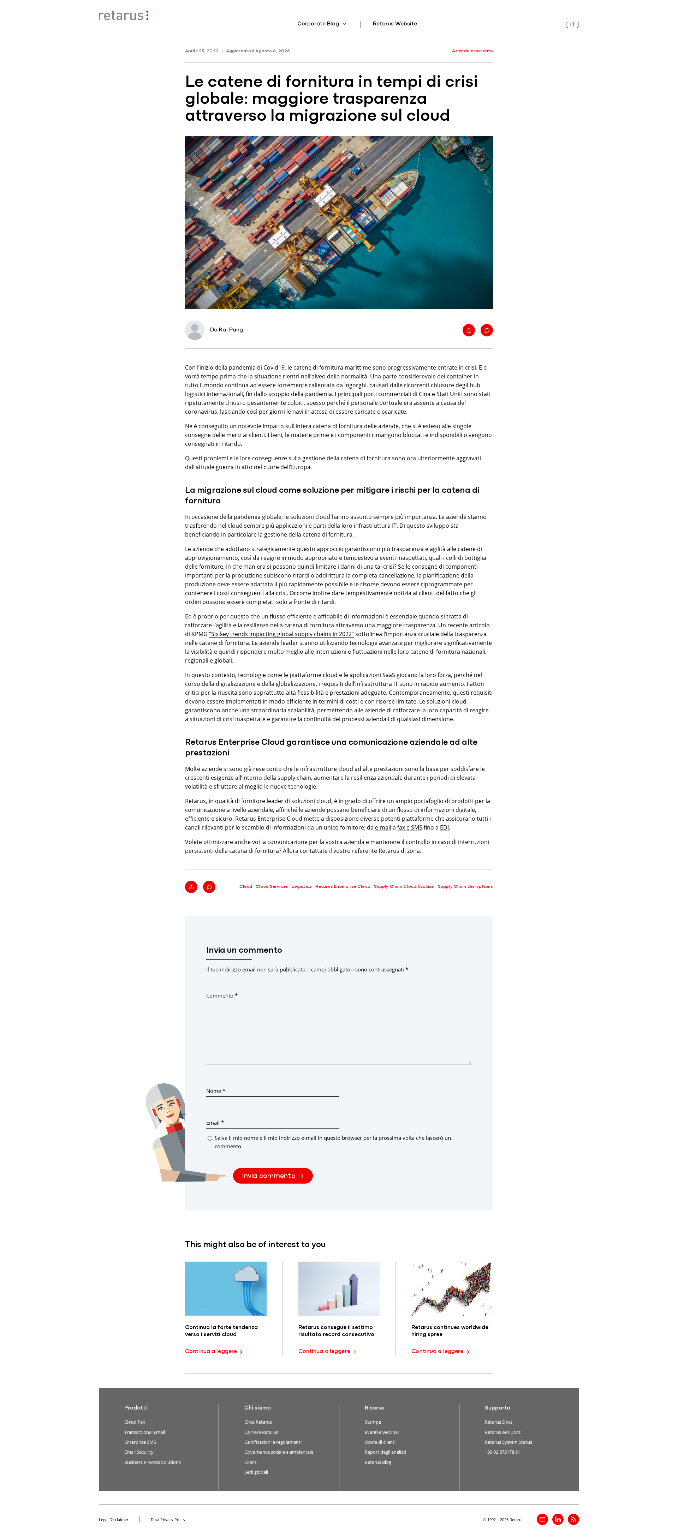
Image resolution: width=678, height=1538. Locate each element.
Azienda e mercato (472, 51)
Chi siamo (257, 1408)
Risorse (374, 1408)
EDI (444, 827)
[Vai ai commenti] (487, 330)
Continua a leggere (211, 1351)
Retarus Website (395, 24)
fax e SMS (409, 827)
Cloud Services (272, 886)
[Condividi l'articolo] (469, 330)
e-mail (383, 827)
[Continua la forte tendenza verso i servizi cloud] (226, 1289)
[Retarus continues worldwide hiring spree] (452, 1289)
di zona (410, 850)
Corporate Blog (318, 24)
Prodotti (135, 1408)
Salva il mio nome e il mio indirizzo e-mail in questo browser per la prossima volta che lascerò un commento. (333, 1141)
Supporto (497, 1408)
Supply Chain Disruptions (465, 886)
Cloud (245, 886)
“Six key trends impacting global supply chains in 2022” (281, 634)
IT (572, 25)
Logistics (302, 886)
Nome (215, 1090)
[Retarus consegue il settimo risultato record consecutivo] (339, 1289)
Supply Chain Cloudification (404, 886)
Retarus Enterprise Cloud (342, 886)
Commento (222, 995)
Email (215, 1122)
